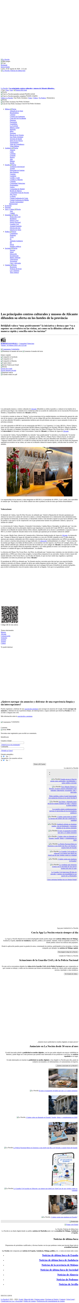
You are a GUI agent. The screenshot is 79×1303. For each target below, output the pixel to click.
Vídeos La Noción (7, 98)
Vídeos (35, 98)
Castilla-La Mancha (16, 179)
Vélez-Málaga (14, 146)
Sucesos (12, 250)
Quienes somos (39, 1299)
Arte (11, 211)
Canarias (13, 174)
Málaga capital (14, 128)
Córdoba (13, 154)
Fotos (30, 98)
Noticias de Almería (67, 1274)
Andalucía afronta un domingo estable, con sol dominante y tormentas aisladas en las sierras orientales (64, 826)
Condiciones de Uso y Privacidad (12, 1301)
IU (11, 239)
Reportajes (13, 267)
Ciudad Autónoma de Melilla (19, 200)
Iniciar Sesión (5, 67)
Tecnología (13, 261)
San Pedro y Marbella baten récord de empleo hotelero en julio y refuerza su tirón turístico (62, 803)
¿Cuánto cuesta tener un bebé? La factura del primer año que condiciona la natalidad (62, 818)
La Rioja (13, 196)
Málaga (7, 109)
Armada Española (15, 226)
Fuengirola (13, 122)
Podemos (13, 235)
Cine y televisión (15, 263)
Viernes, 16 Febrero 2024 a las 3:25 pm (13, 345)
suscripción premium (31, 709)
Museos (3, 632)
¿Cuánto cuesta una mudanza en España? (64, 1217)
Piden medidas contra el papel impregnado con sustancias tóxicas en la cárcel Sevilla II (62, 797)
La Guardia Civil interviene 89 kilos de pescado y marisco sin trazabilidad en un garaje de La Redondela (64, 874)
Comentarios (15, 349)
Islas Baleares (14, 172)
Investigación (14, 256)
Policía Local (14, 220)
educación (43, 541)
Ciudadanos (14, 233)
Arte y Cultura (10, 209)
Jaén (11, 159)
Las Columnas (14, 270)
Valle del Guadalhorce (17, 144)
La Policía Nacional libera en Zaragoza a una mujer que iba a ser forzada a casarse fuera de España (62, 846)
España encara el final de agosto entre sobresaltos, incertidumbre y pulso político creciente (63, 781)
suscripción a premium (25, 716)
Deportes (8, 207)
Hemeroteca (51, 98)
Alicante (34, 409)
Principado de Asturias (17, 170)
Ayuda (21, 1299)
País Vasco (13, 194)
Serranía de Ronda (16, 139)
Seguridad (8, 215)
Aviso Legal (70, 1299)
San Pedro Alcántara (20, 98)
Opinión (8, 265)
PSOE (12, 244)
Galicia (12, 187)
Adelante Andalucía (16, 241)
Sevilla (12, 163)
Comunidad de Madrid (17, 189)
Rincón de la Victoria (17, 135)
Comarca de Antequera (17, 116)
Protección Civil (15, 217)
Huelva (12, 157)
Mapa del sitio (28, 1299)
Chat (3, 90)
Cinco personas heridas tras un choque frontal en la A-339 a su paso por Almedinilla (62, 880)
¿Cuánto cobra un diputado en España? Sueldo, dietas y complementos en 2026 (63, 838)
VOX (12, 237)
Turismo (3, 640)
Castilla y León (15, 178)
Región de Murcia (16, 191)
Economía (8, 205)
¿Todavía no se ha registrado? (10, 745)
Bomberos (13, 218)
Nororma (13, 133)
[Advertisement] (39, 15)
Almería (12, 150)
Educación (13, 254)
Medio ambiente (15, 257)
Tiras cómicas (14, 272)
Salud (12, 252)
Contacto (62, 1299)
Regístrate (4, 65)
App (11, 90)
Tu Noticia (42, 98)
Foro (7, 90)
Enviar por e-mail (6, 368)
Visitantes (4, 638)
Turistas (3, 641)
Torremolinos (14, 142)
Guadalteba (13, 124)
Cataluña (13, 181)
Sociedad (8, 248)
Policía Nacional (15, 222)
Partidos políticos (15, 246)
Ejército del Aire (15, 228)
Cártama (12, 115)
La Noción (4, 88)
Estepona (13, 120)
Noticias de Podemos (67, 1279)
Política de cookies (30, 1301)
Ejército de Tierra (15, 230)
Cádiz (12, 152)
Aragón (12, 168)
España (7, 165)
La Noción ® (5, 1299)
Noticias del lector (16, 269)
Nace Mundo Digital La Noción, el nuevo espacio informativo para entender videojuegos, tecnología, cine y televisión (63, 789)
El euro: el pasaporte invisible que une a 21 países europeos (67, 831)
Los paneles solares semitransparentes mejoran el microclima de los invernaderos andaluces (63, 811)
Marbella (13, 129)
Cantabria (13, 176)
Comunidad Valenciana (17, 183)
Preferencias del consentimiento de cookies (51, 1301)
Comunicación (5, 636)
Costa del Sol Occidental (18, 118)
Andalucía (8, 148)
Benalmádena (14, 113)
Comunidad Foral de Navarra (19, 192)
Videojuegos (14, 259)
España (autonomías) (16, 202)
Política (7, 231)
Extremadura (14, 185)
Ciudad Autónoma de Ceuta (19, 198)
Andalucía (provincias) (17, 167)
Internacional (13, 204)
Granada (12, 155)
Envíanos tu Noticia (51, 1299)
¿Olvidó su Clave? (7, 750)
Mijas (11, 131)
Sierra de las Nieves (16, 141)
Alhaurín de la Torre (16, 111)
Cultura (12, 213)
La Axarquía (14, 126)
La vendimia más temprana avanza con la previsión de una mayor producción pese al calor (64, 866)
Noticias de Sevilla (68, 1284)
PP (11, 243)
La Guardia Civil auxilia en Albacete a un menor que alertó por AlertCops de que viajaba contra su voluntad (62, 853)
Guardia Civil (14, 224)
